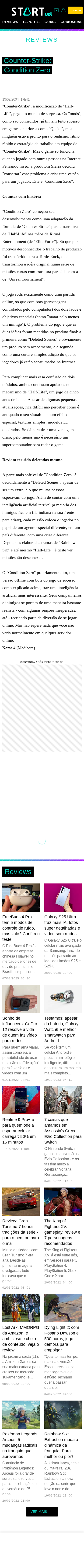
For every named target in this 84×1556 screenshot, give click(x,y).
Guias (50, 22)
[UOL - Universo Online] (48, 14)
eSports (31, 22)
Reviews (10, 22)
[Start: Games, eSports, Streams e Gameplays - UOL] (28, 11)
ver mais (39, 1511)
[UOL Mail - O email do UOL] (56, 10)
